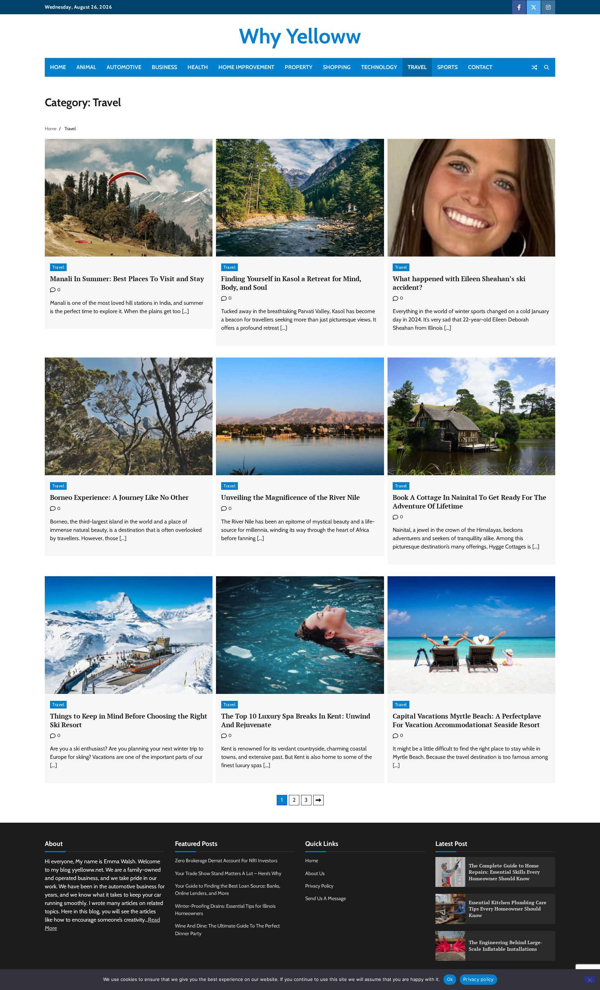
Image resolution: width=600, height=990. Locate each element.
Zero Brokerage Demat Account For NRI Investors (226, 860)
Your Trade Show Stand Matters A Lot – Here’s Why (228, 873)
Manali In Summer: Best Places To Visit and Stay (127, 278)
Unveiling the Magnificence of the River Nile (290, 497)
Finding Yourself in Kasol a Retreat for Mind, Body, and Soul (291, 283)
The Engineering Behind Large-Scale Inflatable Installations (506, 945)
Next (318, 800)
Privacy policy (478, 979)
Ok (450, 979)
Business (164, 67)
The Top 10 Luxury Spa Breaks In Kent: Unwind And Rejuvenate (295, 720)
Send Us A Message (325, 898)
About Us (315, 873)
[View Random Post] (534, 67)
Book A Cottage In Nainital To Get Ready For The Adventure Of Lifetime (469, 501)
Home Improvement (246, 67)
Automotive (124, 67)
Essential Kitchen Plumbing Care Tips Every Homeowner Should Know (508, 908)
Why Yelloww (300, 36)
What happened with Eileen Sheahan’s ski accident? (459, 283)
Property (298, 67)
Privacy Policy (319, 886)
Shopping (337, 67)
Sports (447, 67)
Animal (86, 67)
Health (198, 67)
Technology (379, 67)
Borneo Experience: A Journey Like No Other (119, 497)
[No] (589, 979)
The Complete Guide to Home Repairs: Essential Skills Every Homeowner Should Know (504, 872)
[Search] (546, 67)
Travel (417, 67)
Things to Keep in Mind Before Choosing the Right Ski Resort (128, 720)
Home (58, 67)
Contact (480, 67)
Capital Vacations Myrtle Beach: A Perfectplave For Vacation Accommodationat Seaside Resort (467, 720)
